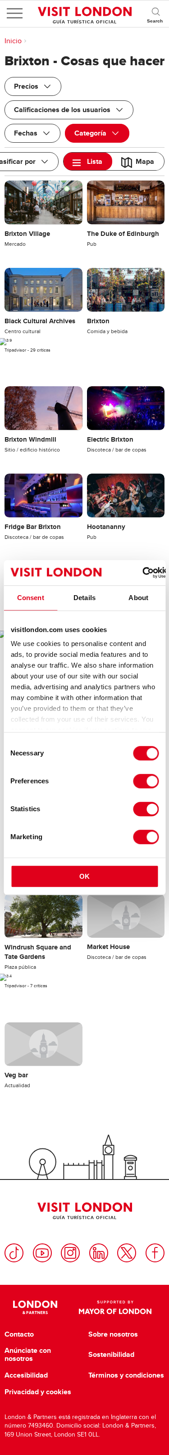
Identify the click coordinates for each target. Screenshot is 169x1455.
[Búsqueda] (155, 13)
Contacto (19, 1334)
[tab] (88, 161)
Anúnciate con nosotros (28, 1354)
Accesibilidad (26, 1375)
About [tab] (138, 597)
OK (84, 876)
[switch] (146, 781)
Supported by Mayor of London (115, 1307)
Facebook (155, 1252)
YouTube (42, 1252)
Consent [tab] (30, 597)
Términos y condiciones (126, 1375)
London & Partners (35, 1307)
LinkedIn (98, 1252)
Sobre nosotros (113, 1334)
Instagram (70, 1252)
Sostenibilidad (111, 1355)
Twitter (126, 1252)
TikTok (14, 1252)
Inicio (13, 40)
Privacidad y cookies (38, 1392)
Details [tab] (84, 597)
